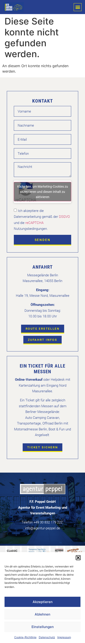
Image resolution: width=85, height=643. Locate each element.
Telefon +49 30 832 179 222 (42, 522)
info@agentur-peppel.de (42, 528)
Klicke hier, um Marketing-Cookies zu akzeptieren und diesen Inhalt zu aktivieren (42, 191)
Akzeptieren (43, 602)
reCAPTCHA (34, 222)
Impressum (64, 637)
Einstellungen (43, 627)
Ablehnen (42, 614)
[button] (78, 557)
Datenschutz (47, 637)
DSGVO (64, 216)
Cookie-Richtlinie (25, 637)
